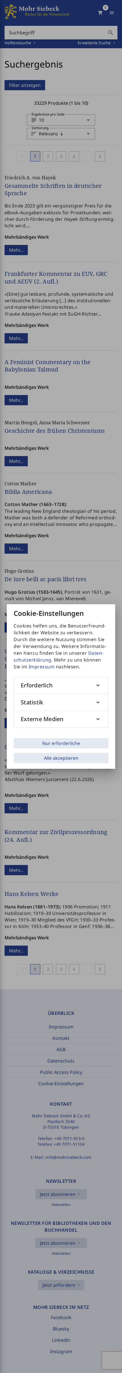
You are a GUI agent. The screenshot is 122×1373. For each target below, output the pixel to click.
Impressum (42, 667)
